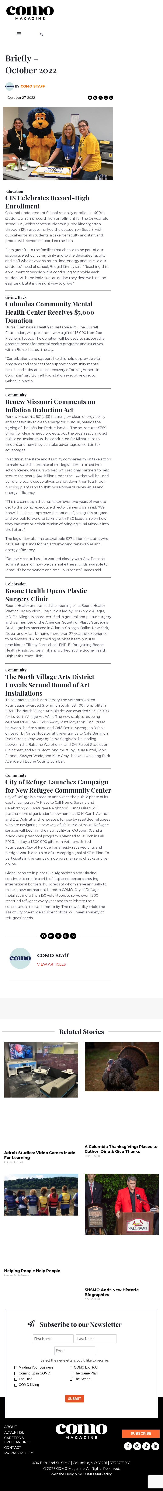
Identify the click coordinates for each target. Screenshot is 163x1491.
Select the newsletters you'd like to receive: (75, 1360)
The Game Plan (86, 1373)
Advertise (14, 1432)
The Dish (25, 1379)
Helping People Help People (32, 1271)
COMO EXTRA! (86, 1367)
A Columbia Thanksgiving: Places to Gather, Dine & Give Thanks (121, 1149)
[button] (18, 33)
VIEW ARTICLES (51, 964)
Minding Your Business (36, 1367)
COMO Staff (33, 86)
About (10, 1427)
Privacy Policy (18, 1453)
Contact (12, 1448)
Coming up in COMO (34, 1373)
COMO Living (29, 1385)
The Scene (82, 1379)
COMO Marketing (97, 1474)
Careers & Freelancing (17, 1440)
